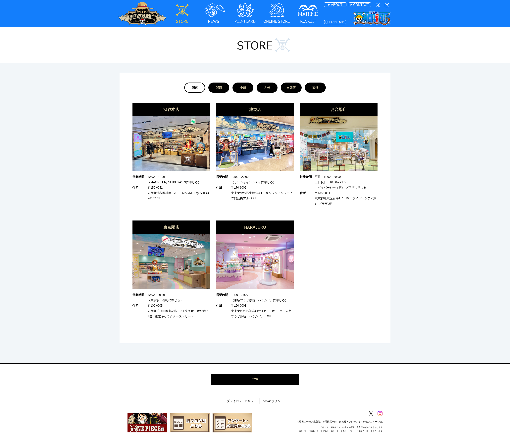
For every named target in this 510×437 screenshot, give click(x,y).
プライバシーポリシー (242, 401)
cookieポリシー (273, 401)
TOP (255, 379)
